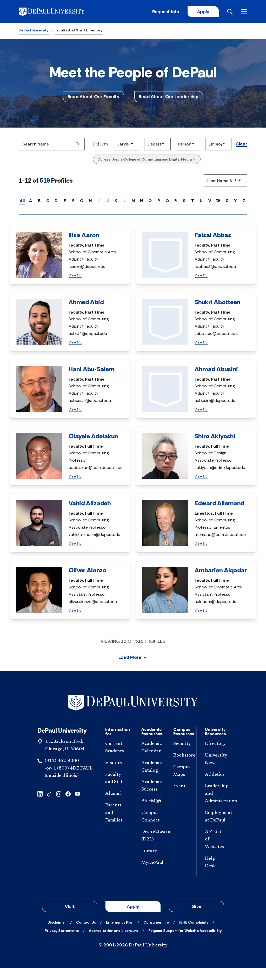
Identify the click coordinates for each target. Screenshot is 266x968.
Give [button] (196, 906)
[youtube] (77, 793)
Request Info (165, 12)
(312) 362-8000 (62, 761)
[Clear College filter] (194, 159)
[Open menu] (244, 11)
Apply (203, 12)
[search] (77, 144)
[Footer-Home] (133, 703)
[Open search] (230, 12)
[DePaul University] (59, 12)
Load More (129, 657)
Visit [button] (70, 906)
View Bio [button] (75, 275)
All (22, 200)
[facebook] (68, 793)
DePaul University (34, 30)
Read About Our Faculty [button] (93, 97)
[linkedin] (40, 793)
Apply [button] (133, 906)
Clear (241, 144)
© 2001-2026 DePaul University (133, 945)
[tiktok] (49, 793)
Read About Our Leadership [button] (168, 97)
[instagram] (58, 793)
